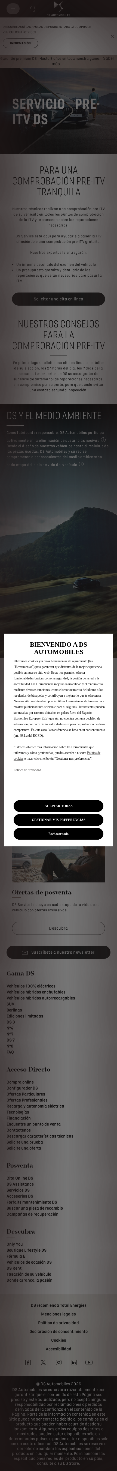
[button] (58, 820)
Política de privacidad (27, 770)
